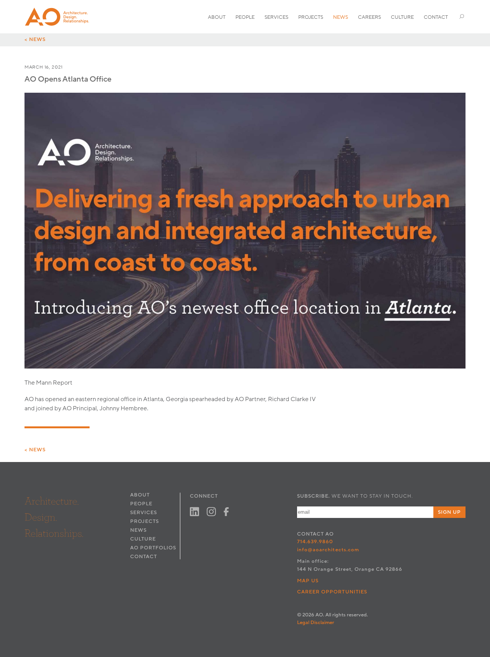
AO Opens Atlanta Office (67, 79)
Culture (402, 17)
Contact (436, 17)
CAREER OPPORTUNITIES (332, 591)
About (216, 17)
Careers (369, 17)
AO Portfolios (153, 547)
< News (35, 39)
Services (276, 17)
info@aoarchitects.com (328, 549)
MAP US (307, 580)
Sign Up (449, 512)
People (245, 17)
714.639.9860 (315, 541)
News (340, 17)
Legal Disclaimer (315, 622)
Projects (310, 17)
